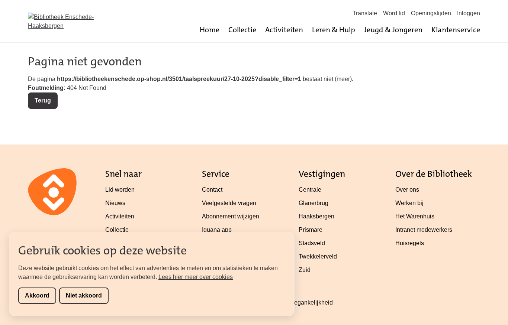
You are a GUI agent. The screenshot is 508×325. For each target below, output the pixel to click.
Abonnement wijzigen (230, 216)
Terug (43, 100)
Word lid (394, 13)
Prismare (310, 230)
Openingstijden (431, 13)
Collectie (242, 29)
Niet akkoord (84, 295)
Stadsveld (312, 243)
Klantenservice (455, 29)
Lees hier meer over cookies (195, 277)
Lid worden (120, 189)
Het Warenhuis (414, 216)
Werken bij (409, 203)
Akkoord (37, 295)
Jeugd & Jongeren (393, 29)
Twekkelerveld (318, 256)
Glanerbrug (313, 203)
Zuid (305, 270)
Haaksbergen (316, 216)
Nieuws (115, 203)
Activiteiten (284, 29)
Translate (365, 13)
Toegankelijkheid (310, 302)
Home (209, 29)
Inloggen (468, 13)
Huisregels (409, 243)
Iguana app (217, 230)
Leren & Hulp (333, 29)
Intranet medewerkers (423, 230)
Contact (212, 189)
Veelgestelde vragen (229, 203)
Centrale (310, 189)
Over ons (407, 189)
